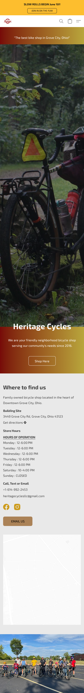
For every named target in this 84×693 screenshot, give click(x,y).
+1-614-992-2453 (15, 489)
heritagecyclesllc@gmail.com (24, 496)
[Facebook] (6, 507)
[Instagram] (17, 507)
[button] (42, 10)
